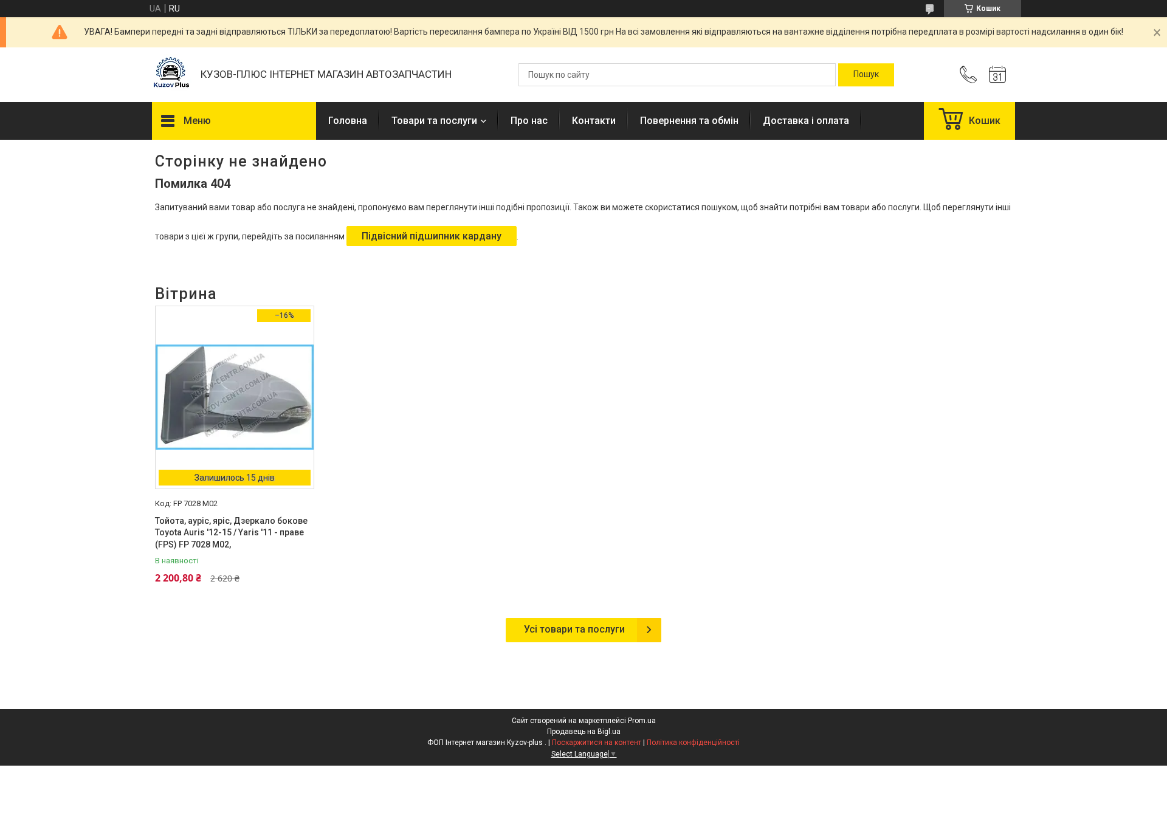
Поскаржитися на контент (596, 742)
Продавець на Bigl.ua (584, 731)
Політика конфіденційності (693, 742)
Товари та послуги (434, 120)
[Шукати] (866, 74)
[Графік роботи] (997, 75)
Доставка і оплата (806, 120)
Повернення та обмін (689, 120)
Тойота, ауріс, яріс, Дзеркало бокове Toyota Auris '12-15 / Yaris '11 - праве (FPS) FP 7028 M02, (231, 532)
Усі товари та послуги (574, 629)
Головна (347, 120)
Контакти (594, 120)
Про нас (529, 120)
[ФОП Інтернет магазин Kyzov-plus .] (170, 75)
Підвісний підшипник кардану (431, 236)
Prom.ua (642, 720)
